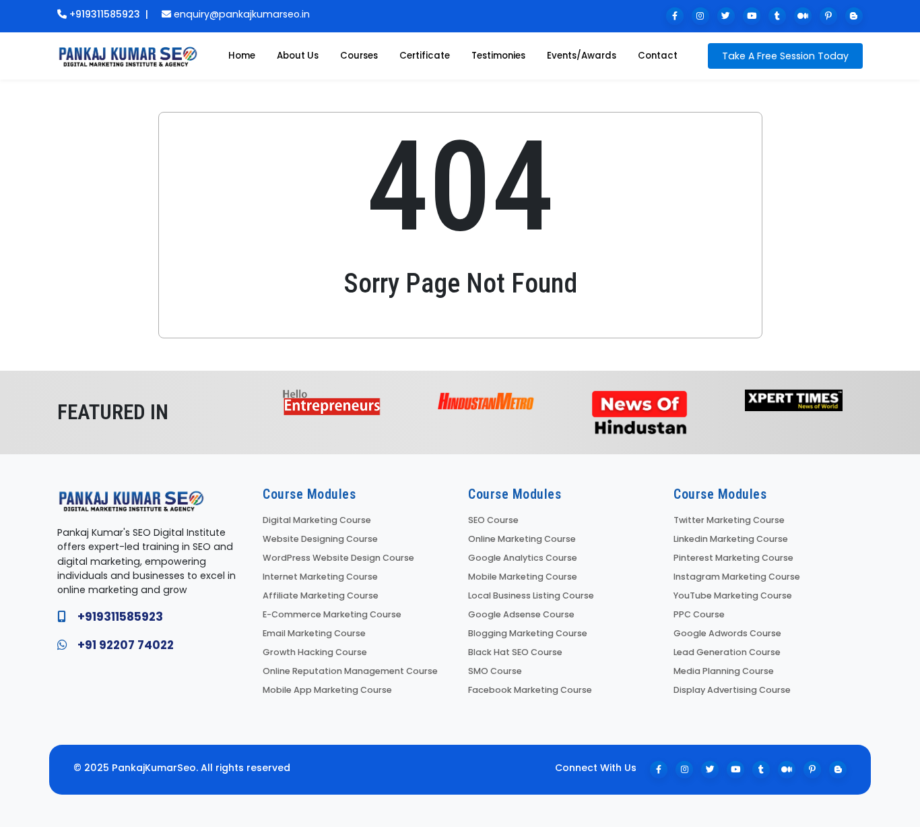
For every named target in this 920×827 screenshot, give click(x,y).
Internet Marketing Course (320, 576)
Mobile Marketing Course (522, 576)
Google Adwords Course (727, 633)
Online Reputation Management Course (350, 671)
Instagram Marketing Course (736, 576)
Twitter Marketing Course (729, 520)
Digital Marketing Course (317, 520)
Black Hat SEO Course (515, 652)
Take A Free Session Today (785, 56)
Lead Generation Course (727, 652)
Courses (359, 55)
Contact (658, 55)
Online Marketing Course (522, 539)
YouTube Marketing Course (732, 595)
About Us (298, 55)
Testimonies (498, 55)
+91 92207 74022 (125, 645)
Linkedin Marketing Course (730, 539)
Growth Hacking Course (315, 652)
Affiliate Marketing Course (321, 595)
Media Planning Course (723, 671)
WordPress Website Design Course (338, 557)
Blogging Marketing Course (527, 633)
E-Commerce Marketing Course (332, 614)
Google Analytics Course (522, 557)
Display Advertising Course (732, 690)
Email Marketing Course (314, 633)
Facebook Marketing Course (530, 690)
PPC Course (699, 614)
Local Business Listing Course (531, 595)
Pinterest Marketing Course (733, 557)
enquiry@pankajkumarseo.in (242, 14)
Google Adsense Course (521, 614)
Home (241, 55)
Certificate (424, 55)
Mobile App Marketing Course (327, 690)
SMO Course (495, 671)
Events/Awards (581, 55)
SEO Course (493, 520)
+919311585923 (104, 14)
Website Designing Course (320, 539)
